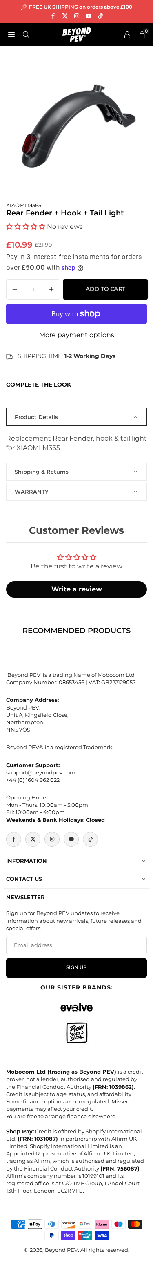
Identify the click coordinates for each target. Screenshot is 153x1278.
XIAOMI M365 (23, 205)
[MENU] (11, 34)
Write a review (76, 589)
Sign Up (76, 967)
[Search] (26, 34)
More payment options (76, 335)
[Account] (127, 34)
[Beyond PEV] (76, 33)
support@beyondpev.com (40, 772)
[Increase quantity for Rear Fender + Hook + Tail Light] (51, 289)
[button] (25, 227)
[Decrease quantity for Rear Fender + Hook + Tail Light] (15, 289)
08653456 (71, 682)
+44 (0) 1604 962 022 (33, 780)
